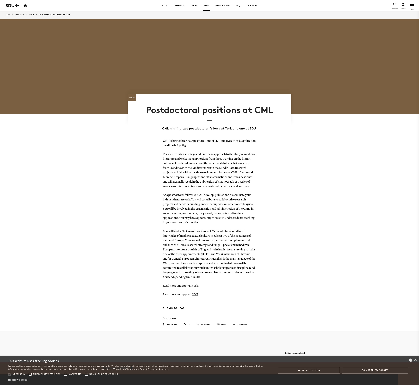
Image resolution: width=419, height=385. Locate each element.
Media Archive (222, 5)
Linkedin (205, 324)
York (195, 285)
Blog (238, 5)
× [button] (415, 360)
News (206, 5)
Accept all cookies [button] (309, 370)
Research (179, 5)
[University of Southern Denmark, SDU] (12, 5)
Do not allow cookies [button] (375, 370)
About (165, 5)
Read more (164, 369)
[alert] (209, 370)
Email (223, 324)
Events (194, 5)
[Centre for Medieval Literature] (29, 5)
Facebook (172, 324)
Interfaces (252, 5)
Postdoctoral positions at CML (54, 15)
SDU (8, 15)
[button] (9, 374)
